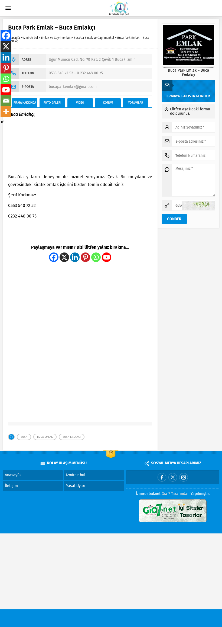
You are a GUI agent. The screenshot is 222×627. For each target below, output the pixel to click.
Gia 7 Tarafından (176, 493)
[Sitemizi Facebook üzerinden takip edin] (162, 477)
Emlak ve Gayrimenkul (55, 38)
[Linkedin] (75, 257)
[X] (64, 257)
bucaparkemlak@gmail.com (73, 86)
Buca (24, 437)
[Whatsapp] (96, 257)
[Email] (6, 100)
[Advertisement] (80, 146)
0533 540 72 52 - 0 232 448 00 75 (76, 73)
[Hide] (2, 122)
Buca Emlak (45, 437)
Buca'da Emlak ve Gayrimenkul (94, 38)
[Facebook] (53, 257)
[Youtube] (106, 257)
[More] (6, 111)
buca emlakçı (72, 437)
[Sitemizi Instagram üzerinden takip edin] (183, 477)
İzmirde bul (30, 38)
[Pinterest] (85, 257)
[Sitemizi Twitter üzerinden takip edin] (173, 477)
